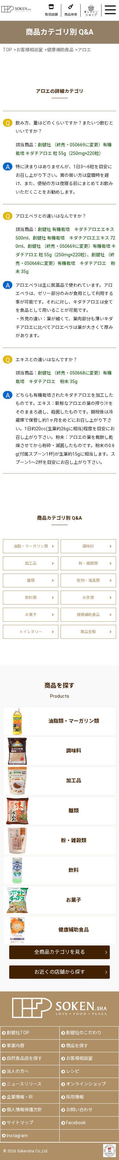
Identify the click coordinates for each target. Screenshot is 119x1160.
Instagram (17, 1135)
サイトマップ (20, 1122)
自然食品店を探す (24, 1058)
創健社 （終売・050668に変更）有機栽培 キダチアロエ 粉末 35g (65, 263)
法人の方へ (18, 1071)
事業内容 (15, 1045)
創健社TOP (18, 1032)
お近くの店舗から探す (59, 972)
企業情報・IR (20, 1096)
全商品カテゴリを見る (59, 952)
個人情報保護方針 (24, 1109)
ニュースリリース (24, 1083)
